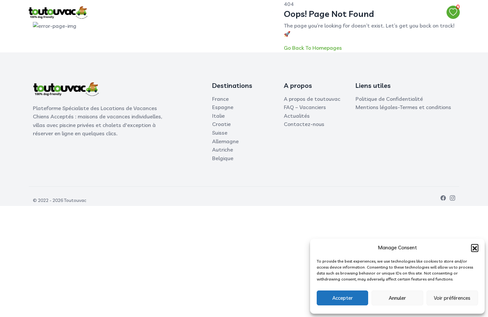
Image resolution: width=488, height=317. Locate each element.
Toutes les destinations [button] (154, 12)
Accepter (342, 298)
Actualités (297, 115)
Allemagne (225, 141)
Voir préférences (452, 298)
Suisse (219, 132)
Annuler (397, 298)
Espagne (222, 107)
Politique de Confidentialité (389, 98)
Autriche (222, 149)
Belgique (222, 158)
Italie (218, 115)
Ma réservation (223, 12)
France (220, 98)
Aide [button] (260, 12)
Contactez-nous (304, 124)
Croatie (221, 124)
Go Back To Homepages (313, 47)
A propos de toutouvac (312, 98)
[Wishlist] (453, 12)
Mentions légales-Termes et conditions (403, 107)
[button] (474, 247)
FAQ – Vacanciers (305, 107)
